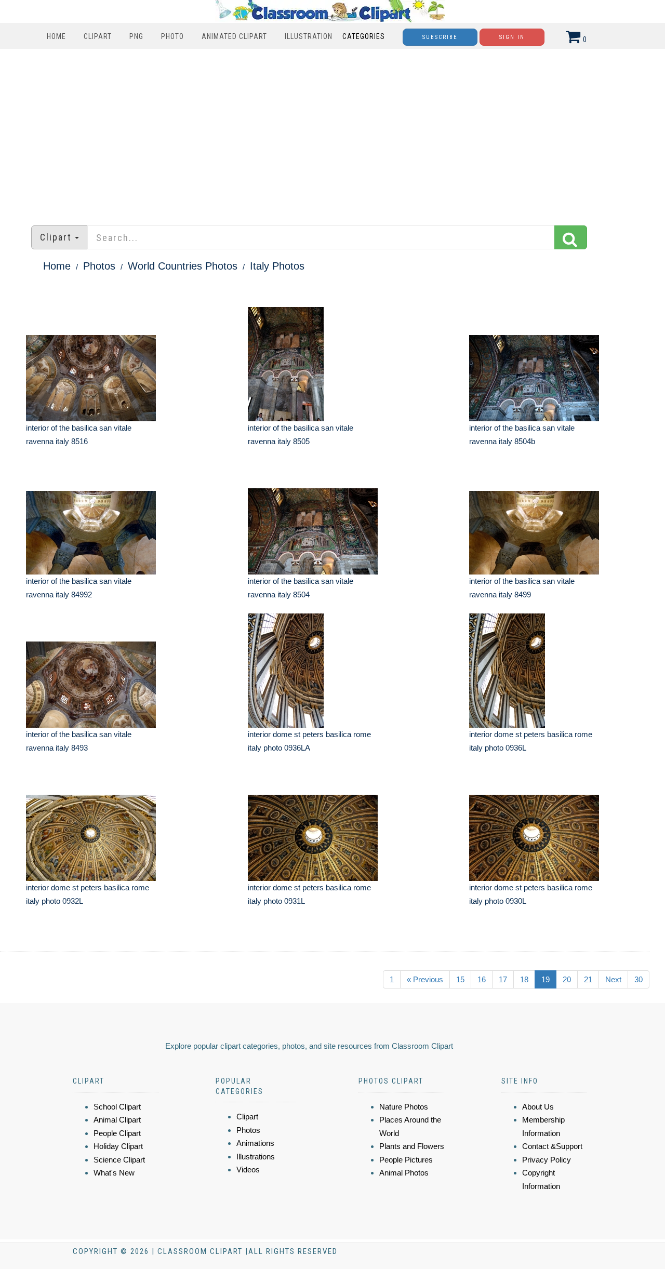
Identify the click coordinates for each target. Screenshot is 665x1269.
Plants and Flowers (411, 1146)
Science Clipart (119, 1159)
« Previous (425, 979)
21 (588, 979)
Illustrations (255, 1156)
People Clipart (117, 1133)
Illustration (308, 36)
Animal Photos (404, 1172)
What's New (114, 1172)
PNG (136, 36)
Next (613, 979)
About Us (538, 1106)
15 (460, 979)
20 (567, 979)
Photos (99, 266)
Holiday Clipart (118, 1146)
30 (638, 979)
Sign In (512, 37)
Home (56, 36)
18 (524, 979)
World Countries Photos (182, 266)
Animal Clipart (117, 1119)
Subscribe (440, 37)
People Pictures (406, 1159)
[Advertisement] (332, 132)
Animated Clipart (234, 36)
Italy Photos (277, 266)
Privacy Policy (546, 1159)
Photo (172, 36)
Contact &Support (552, 1146)
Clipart (98, 36)
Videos (248, 1169)
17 (503, 979)
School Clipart (117, 1106)
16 (481, 979)
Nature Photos (403, 1106)
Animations (255, 1143)
